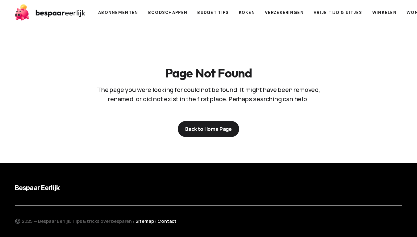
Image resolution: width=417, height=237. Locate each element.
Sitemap (145, 221)
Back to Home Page (208, 129)
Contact (167, 221)
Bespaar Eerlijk (37, 188)
